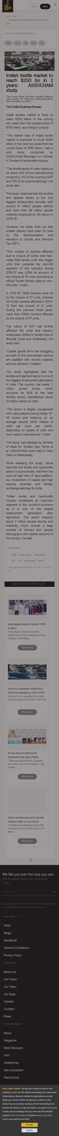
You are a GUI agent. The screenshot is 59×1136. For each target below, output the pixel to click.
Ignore (29, 1130)
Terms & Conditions (18, 1115)
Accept (29, 1125)
